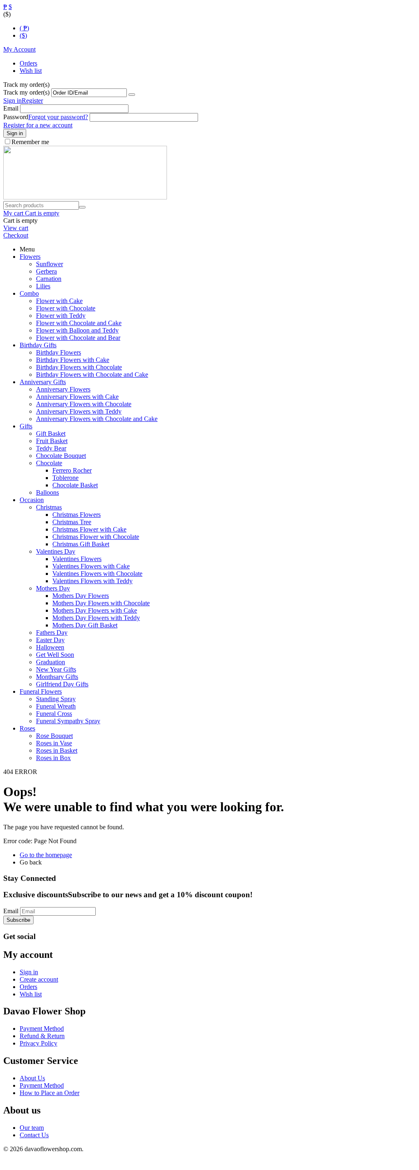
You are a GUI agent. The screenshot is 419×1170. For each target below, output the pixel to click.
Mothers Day (53, 588)
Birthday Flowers (58, 352)
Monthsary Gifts (57, 676)
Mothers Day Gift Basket (84, 625)
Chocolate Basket (75, 485)
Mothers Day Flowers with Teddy (96, 617)
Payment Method (42, 1028)
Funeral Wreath (56, 706)
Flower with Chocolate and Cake (79, 322)
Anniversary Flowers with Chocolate (83, 404)
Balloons (47, 492)
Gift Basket (50, 433)
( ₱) (24, 28)
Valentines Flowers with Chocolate (97, 573)
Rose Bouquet (54, 735)
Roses (27, 728)
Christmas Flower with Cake (89, 529)
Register (32, 100)
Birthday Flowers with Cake (72, 359)
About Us (32, 1078)
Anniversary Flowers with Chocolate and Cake (97, 418)
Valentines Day (55, 551)
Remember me (30, 141)
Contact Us (34, 1135)
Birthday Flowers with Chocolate (79, 367)
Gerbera (46, 271)
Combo (29, 293)
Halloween (50, 647)
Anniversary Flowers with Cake (77, 396)
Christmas (49, 507)
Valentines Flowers (76, 558)
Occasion (32, 499)
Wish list (31, 70)
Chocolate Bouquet (61, 455)
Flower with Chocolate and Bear (78, 337)
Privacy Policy (38, 1043)
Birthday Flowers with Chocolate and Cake (92, 374)
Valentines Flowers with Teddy (92, 580)
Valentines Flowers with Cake (91, 566)
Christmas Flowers (76, 514)
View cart (15, 227)
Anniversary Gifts (43, 381)
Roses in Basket (56, 750)
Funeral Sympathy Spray (68, 720)
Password (15, 116)
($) (23, 35)
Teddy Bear (51, 448)
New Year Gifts (56, 669)
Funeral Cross (54, 713)
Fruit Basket (52, 440)
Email (10, 108)
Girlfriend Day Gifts (62, 684)
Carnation (48, 278)
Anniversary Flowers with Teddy (79, 411)
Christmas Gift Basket (80, 544)
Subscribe (18, 920)
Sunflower (49, 263)
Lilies (43, 286)
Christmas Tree (71, 521)
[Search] (82, 207)
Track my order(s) (26, 92)
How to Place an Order (49, 1092)
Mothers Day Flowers (80, 595)
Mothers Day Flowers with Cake (94, 610)
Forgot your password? (58, 116)
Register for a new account (37, 125)
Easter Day (50, 639)
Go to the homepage (46, 854)
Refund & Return (42, 1035)
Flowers (30, 256)
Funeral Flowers (41, 691)
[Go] (131, 94)
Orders (28, 63)
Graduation (50, 662)
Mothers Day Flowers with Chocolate (101, 603)
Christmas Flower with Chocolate (95, 536)
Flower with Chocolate (65, 308)
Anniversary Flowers (63, 389)
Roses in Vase (54, 743)
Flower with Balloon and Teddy (77, 330)
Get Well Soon (55, 654)
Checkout (15, 235)
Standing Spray (56, 698)
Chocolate (49, 462)
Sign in (12, 100)
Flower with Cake (59, 300)
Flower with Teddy (61, 315)
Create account (39, 979)
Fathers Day (52, 632)
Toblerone (65, 477)
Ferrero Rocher (72, 470)
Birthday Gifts (38, 345)
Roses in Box (53, 757)
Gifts (26, 426)
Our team (32, 1127)
